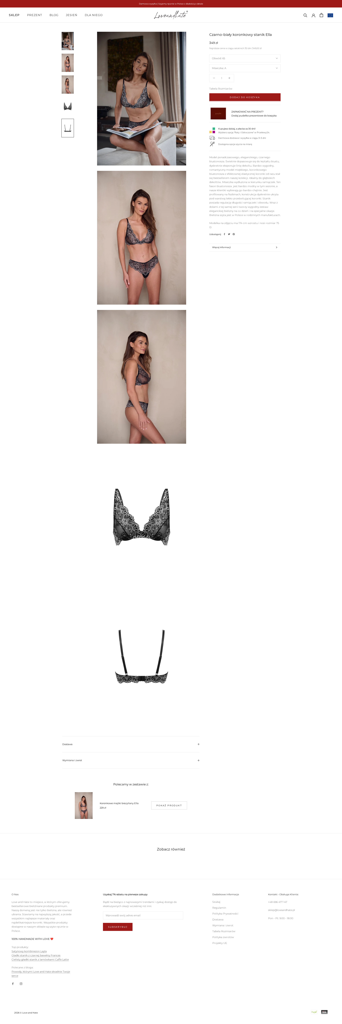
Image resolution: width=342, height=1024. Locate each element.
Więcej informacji (221, 247)
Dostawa (67, 744)
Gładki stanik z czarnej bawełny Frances (36, 955)
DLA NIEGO (94, 15)
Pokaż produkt (169, 805)
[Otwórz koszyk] (321, 15)
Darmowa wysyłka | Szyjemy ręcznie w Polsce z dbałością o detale (171, 3)
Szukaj (216, 901)
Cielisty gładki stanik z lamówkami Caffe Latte (40, 959)
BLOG (54, 15)
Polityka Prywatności (225, 913)
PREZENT (34, 15)
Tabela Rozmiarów (220, 88)
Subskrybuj (117, 927)
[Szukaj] (305, 15)
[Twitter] (229, 234)
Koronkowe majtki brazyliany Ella (119, 803)
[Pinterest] (234, 234)
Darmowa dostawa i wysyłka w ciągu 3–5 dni (242, 138)
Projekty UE (219, 943)
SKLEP (14, 15)
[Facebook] (224, 234)
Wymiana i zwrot (72, 760)
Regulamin (219, 907)
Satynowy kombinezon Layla (29, 951)
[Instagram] (21, 984)
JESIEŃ (71, 15)
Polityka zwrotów (223, 937)
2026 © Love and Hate (26, 1012)
